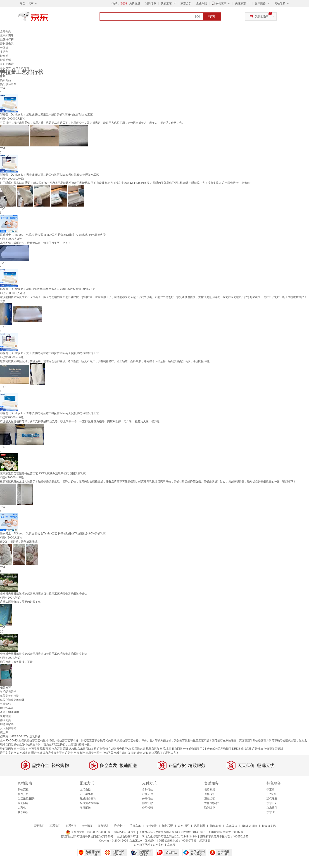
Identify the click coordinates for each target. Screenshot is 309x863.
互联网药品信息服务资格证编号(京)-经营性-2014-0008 (172, 832)
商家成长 (136, 752)
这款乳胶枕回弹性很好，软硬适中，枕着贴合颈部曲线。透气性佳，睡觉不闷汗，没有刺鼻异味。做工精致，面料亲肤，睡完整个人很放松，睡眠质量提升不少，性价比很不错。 (106, 361)
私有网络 (177, 748)
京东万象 (57, 748)
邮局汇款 (147, 803)
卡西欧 (21, 748)
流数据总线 (70, 748)
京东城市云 (24, 752)
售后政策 (209, 789)
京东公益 (231, 825)
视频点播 (246, 748)
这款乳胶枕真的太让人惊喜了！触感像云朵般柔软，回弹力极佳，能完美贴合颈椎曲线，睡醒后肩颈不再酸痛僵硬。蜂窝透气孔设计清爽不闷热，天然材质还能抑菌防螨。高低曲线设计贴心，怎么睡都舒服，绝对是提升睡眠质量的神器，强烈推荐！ (148, 481)
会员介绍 (23, 794)
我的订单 (150, 3)
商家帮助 (103, 825)
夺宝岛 (270, 789)
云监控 (81, 752)
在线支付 (147, 794)
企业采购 (201, 3)
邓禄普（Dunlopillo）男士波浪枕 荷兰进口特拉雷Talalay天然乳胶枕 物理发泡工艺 (49, 174)
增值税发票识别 (273, 748)
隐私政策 (215, 825)
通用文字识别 (8, 752)
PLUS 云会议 (117, 748)
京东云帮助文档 (86, 748)
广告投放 (257, 748)
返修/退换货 (211, 803)
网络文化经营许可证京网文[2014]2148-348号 (169, 836)
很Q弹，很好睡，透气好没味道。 (20, 541)
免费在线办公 (122, 752)
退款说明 (209, 798)
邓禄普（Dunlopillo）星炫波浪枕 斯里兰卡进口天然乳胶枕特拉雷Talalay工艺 (46, 114)
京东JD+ (271, 812)
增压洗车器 (7, 708)
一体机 (4, 47)
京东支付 (158, 844)
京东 (48, 18)
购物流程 (23, 789)
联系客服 (23, 812)
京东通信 (271, 807)
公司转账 (147, 807)
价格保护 (209, 794)
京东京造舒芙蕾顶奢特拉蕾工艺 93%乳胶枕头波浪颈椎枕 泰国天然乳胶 (43, 473)
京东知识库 (7, 35)
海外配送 (85, 807)
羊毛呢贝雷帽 (8, 691)
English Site (249, 825)
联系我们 (55, 825)
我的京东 (166, 3)
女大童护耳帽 (8, 728)
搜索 (212, 16)
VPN (145, 752)
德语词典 (5, 720)
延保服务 (271, 798)
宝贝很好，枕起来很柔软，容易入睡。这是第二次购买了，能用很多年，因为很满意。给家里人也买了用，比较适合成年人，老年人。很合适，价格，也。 (92, 122)
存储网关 (107, 752)
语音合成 (36, 752)
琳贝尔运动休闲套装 (12, 699)
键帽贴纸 (5, 59)
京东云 (171, 844)
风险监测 (199, 825)
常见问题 (23, 803)
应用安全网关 (94, 752)
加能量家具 (7, 724)
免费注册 (134, 3)
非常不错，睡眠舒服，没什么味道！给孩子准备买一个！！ (35, 243)
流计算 (167, 748)
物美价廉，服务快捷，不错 (16, 661)
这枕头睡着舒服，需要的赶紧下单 (20, 601)
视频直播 (45, 748)
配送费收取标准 (89, 803)
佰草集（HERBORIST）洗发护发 (20, 736)
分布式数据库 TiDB (194, 748)
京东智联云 (32, 748)
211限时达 (86, 794)
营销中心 (119, 825)
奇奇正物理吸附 (9, 712)
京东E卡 (271, 803)
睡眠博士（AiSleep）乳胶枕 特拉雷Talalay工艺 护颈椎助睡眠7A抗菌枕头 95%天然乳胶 (53, 234)
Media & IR (269, 825)
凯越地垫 (5, 716)
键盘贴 (4, 55)
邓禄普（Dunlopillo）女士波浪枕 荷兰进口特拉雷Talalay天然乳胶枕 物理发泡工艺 (49, 353)
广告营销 (102, 748)
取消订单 (209, 807)
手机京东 (221, 3)
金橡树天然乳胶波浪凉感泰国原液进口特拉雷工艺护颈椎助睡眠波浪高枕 (43, 653)
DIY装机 (271, 794)
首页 (16, 68)
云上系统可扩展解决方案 (164, 752)
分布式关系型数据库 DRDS (223, 748)
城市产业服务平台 (53, 752)
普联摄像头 (7, 43)
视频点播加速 (154, 748)
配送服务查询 (88, 798)
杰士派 (4, 732)
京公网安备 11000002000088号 (90, 832)
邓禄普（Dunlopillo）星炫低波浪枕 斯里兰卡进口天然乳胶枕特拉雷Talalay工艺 (47, 289)
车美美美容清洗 (9, 695)
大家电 (22, 807)
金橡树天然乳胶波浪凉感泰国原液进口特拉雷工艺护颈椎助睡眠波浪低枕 (43, 593)
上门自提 (85, 789)
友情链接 (151, 825)
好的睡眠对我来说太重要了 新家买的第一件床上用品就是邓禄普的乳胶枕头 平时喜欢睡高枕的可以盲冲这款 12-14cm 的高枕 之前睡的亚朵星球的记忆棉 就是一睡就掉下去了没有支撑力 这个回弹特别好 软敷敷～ (126, 182)
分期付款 (147, 798)
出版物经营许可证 (127, 836)
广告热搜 (70, 752)
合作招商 (87, 825)
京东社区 (183, 825)
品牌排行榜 (7, 39)
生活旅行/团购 (26, 798)
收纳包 (4, 51)
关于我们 (38, 825)
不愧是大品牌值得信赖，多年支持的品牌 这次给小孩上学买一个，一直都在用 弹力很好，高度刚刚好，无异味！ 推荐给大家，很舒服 (79, 421)
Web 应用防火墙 (135, 748)
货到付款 (147, 789)
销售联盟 (167, 825)
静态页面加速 (8, 748)
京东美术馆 (7, 64)
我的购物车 (262, 16)
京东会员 (186, 3)
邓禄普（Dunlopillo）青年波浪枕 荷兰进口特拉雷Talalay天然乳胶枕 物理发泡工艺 (49, 413)
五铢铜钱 (5, 703)
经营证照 (204, 840)
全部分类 (5, 31)
